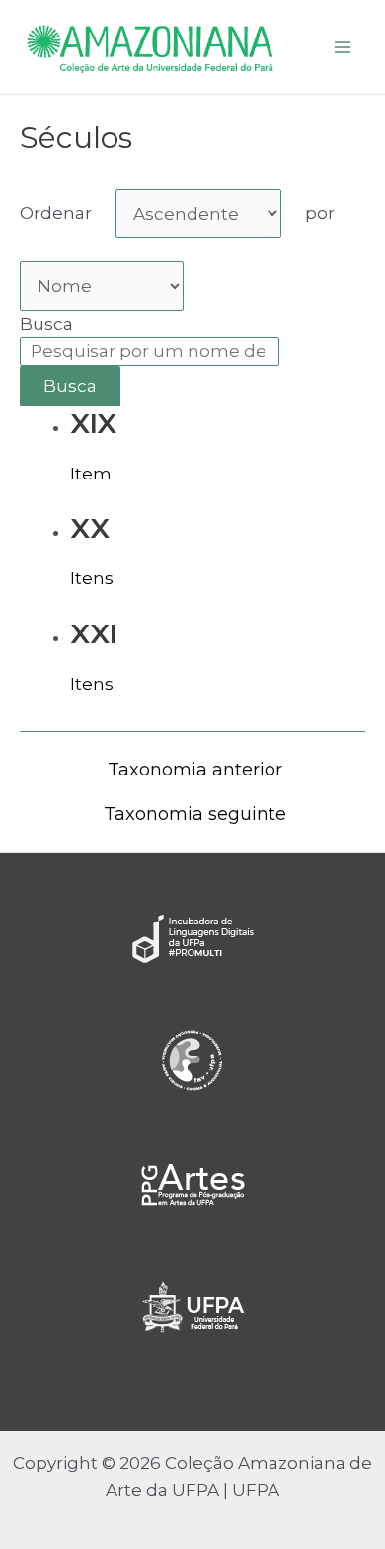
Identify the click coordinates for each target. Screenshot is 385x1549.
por (320, 213)
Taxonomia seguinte (195, 814)
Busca (46, 323)
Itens (92, 578)
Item (91, 473)
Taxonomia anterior (195, 769)
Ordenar (56, 213)
